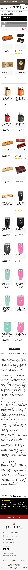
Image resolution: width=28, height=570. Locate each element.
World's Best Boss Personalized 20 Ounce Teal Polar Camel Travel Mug (6, 282)
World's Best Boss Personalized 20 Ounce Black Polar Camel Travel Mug (6, 230)
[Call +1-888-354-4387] (23, 8)
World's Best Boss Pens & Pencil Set (20, 177)
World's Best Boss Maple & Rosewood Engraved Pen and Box (7, 203)
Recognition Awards (9, 11)
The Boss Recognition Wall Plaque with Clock (21, 72)
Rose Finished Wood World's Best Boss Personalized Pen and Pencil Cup (7, 125)
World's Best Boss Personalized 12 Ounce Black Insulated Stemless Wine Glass (21, 230)
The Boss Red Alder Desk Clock (6, 72)
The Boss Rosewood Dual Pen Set (20, 150)
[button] (2, 8)
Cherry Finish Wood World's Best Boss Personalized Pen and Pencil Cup (20, 125)
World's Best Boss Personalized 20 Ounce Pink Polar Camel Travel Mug (20, 256)
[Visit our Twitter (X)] (7, 549)
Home (2, 11)
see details (22, 4)
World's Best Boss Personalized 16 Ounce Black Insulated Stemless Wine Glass (7, 256)
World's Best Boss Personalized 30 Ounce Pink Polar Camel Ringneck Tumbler (20, 283)
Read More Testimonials (13, 517)
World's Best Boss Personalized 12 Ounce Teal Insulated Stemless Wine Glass (7, 335)
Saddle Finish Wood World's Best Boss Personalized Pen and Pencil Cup (20, 99)
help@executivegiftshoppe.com (9, 555)
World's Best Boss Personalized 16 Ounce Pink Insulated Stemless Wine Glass (21, 335)
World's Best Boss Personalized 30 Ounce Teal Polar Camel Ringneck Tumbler (6, 309)
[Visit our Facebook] (4, 549)
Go (3, 26)
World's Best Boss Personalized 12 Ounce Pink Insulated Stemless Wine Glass (21, 309)
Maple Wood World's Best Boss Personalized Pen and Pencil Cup (7, 98)
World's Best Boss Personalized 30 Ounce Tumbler (20, 203)
